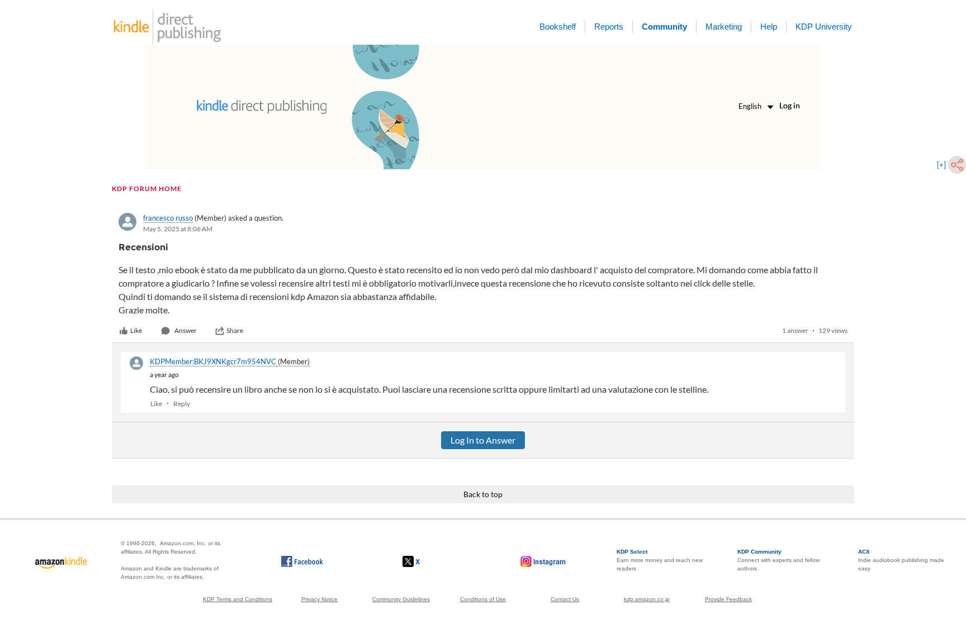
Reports (608, 26)
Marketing (723, 26)
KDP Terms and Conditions (237, 599)
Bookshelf (557, 26)
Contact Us (565, 599)
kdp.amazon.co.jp (647, 599)
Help (768, 26)
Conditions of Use (483, 599)
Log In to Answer (483, 440)
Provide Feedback (728, 599)
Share (234, 330)
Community (664, 26)
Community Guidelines (401, 599)
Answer (185, 330)
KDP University (823, 26)
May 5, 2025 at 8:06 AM (177, 229)
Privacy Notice (319, 599)
